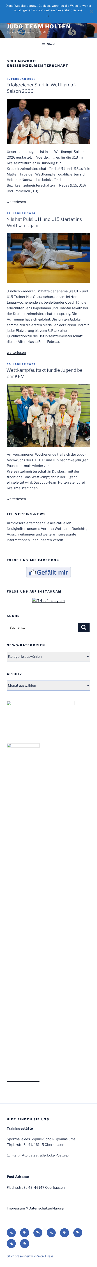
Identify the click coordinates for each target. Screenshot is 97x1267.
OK (48, 16)
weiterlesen (16, 202)
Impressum (16, 1208)
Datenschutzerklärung (46, 1208)
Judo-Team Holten (39, 26)
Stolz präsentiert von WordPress (30, 1256)
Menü (51, 44)
